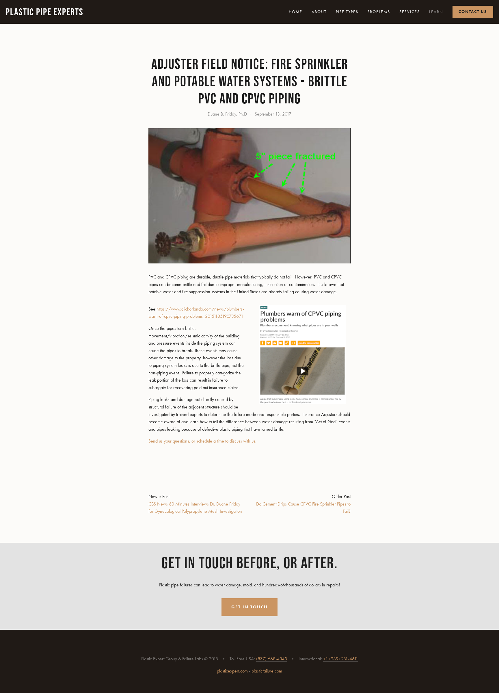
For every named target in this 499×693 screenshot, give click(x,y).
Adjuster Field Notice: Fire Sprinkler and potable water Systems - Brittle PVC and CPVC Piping (249, 80)
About (319, 11)
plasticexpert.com (232, 671)
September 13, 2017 (273, 114)
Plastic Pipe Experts (44, 11)
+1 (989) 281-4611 (340, 659)
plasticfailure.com (267, 671)
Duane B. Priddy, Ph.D (227, 114)
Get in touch (249, 607)
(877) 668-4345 (271, 659)
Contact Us (473, 11)
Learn (436, 11)
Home (295, 11)
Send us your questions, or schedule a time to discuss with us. (202, 441)
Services (409, 11)
